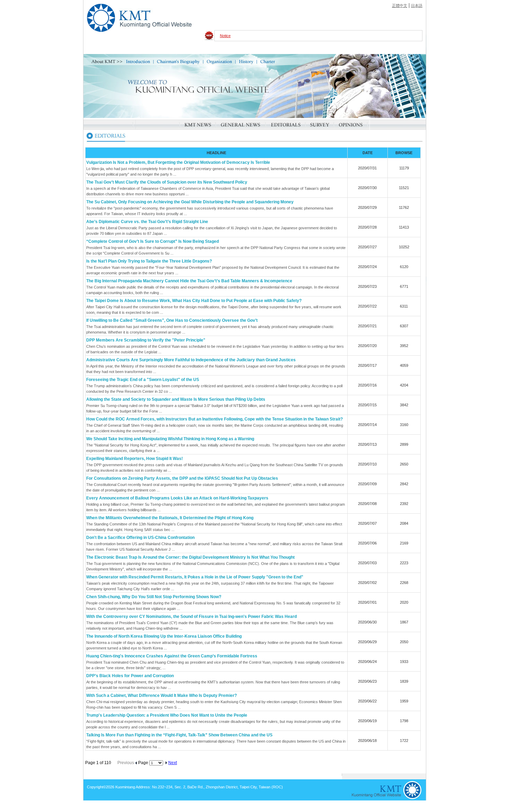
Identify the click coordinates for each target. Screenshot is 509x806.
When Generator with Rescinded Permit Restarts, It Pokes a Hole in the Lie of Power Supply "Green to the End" (194, 577)
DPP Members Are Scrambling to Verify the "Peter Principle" (145, 340)
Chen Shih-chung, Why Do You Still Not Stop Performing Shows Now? (153, 596)
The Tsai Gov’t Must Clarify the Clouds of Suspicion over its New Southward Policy (166, 182)
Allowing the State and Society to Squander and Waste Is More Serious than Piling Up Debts (175, 399)
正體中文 (399, 5)
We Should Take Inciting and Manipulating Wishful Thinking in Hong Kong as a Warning (170, 438)
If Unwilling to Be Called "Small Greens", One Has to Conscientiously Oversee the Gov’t (172, 320)
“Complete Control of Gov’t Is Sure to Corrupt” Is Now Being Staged (152, 241)
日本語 (416, 5)
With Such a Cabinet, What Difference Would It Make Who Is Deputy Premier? (161, 695)
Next (172, 762)
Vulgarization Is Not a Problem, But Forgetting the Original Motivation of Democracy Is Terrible (178, 162)
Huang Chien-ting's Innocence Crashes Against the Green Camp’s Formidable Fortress (171, 656)
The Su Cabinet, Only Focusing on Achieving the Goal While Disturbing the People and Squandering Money (190, 202)
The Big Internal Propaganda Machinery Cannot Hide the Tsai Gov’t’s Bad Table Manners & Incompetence (189, 280)
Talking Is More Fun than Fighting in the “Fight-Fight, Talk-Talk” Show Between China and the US (179, 735)
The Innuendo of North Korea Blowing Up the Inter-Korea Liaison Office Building (164, 636)
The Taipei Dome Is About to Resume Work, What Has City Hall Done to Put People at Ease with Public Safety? (194, 300)
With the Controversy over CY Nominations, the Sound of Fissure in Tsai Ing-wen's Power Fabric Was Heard (191, 616)
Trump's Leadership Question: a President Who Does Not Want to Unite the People (166, 715)
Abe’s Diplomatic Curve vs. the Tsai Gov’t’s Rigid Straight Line (147, 221)
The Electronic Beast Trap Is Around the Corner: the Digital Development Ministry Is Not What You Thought (190, 557)
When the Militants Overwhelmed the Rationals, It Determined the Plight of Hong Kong (169, 517)
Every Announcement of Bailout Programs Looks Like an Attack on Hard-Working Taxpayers (177, 498)
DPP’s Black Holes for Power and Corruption (130, 675)
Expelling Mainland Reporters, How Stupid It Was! (134, 458)
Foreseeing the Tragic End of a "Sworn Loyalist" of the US (142, 379)
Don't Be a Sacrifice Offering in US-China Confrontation (140, 537)
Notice (225, 36)
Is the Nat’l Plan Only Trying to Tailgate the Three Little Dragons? (149, 261)
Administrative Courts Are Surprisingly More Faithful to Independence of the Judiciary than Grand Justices (191, 359)
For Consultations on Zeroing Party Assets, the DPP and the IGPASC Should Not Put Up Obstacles (182, 478)
